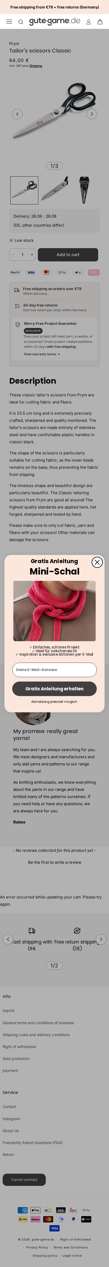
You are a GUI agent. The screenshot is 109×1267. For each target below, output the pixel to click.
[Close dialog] (97, 562)
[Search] (21, 22)
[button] (101, 21)
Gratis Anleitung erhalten (54, 689)
